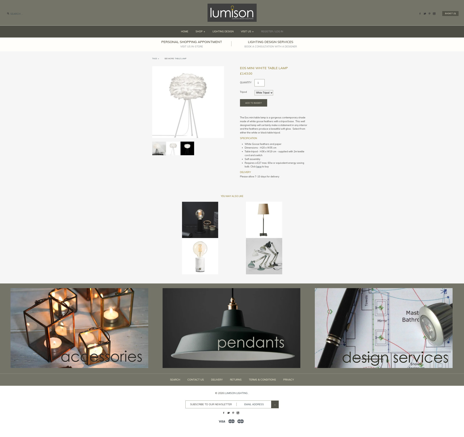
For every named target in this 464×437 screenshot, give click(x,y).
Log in (279, 31)
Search (175, 379)
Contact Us (195, 379)
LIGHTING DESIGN (223, 31)
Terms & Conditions (262, 379)
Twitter (425, 14)
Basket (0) (450, 13)
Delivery (217, 379)
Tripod (243, 91)
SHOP (200, 31)
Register (267, 31)
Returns (236, 379)
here (259, 166)
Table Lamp (180, 58)
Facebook (420, 14)
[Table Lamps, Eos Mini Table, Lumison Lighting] (188, 67)
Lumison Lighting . (237, 393)
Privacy (288, 379)
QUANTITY (245, 82)
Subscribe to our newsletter (211, 404)
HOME (184, 31)
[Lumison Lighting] (232, 5)
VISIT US (247, 31)
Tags (155, 58)
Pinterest (429, 14)
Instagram (434, 14)
